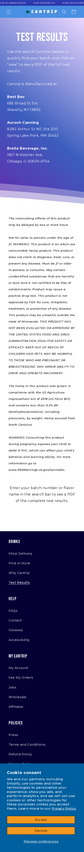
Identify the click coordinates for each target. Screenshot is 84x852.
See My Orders (21, 677)
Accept (41, 820)
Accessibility (19, 640)
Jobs (12, 687)
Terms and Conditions (27, 744)
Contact (15, 620)
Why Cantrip (19, 573)
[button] (8, 12)
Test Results (19, 582)
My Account (18, 668)
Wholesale (17, 697)
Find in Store (19, 563)
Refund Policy (20, 754)
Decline (41, 831)
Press (13, 735)
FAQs (13, 611)
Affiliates (16, 707)
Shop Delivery (20, 553)
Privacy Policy (64, 808)
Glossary (16, 630)
